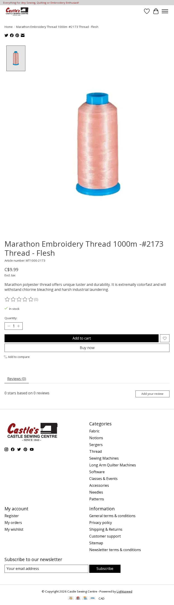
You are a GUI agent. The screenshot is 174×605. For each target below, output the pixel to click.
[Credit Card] (85, 598)
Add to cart (81, 338)
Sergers (96, 444)
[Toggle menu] (164, 11)
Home (9, 27)
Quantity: (11, 318)
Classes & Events (103, 478)
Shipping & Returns (105, 529)
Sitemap (96, 542)
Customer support (105, 536)
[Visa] (92, 598)
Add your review (152, 394)
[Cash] (71, 598)
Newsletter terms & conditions (115, 549)
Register (12, 515)
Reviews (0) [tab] (16, 378)
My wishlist (14, 529)
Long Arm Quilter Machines (112, 465)
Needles (96, 492)
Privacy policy (100, 522)
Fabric (94, 431)
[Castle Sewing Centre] (17, 11)
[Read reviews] (19, 299)
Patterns (96, 499)
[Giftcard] (78, 598)
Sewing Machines (104, 458)
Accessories (99, 485)
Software (97, 471)
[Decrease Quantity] (9, 326)
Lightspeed (124, 591)
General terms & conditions (112, 515)
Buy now (87, 347)
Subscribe (105, 568)
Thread (95, 451)
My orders (13, 522)
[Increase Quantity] (18, 326)
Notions (96, 437)
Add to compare (19, 357)
